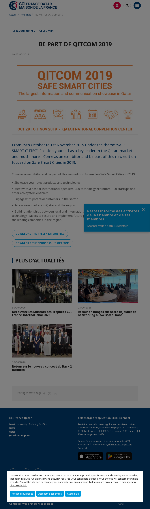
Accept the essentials (50, 493)
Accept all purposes (22, 493)
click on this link (18, 485)
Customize (73, 493)
